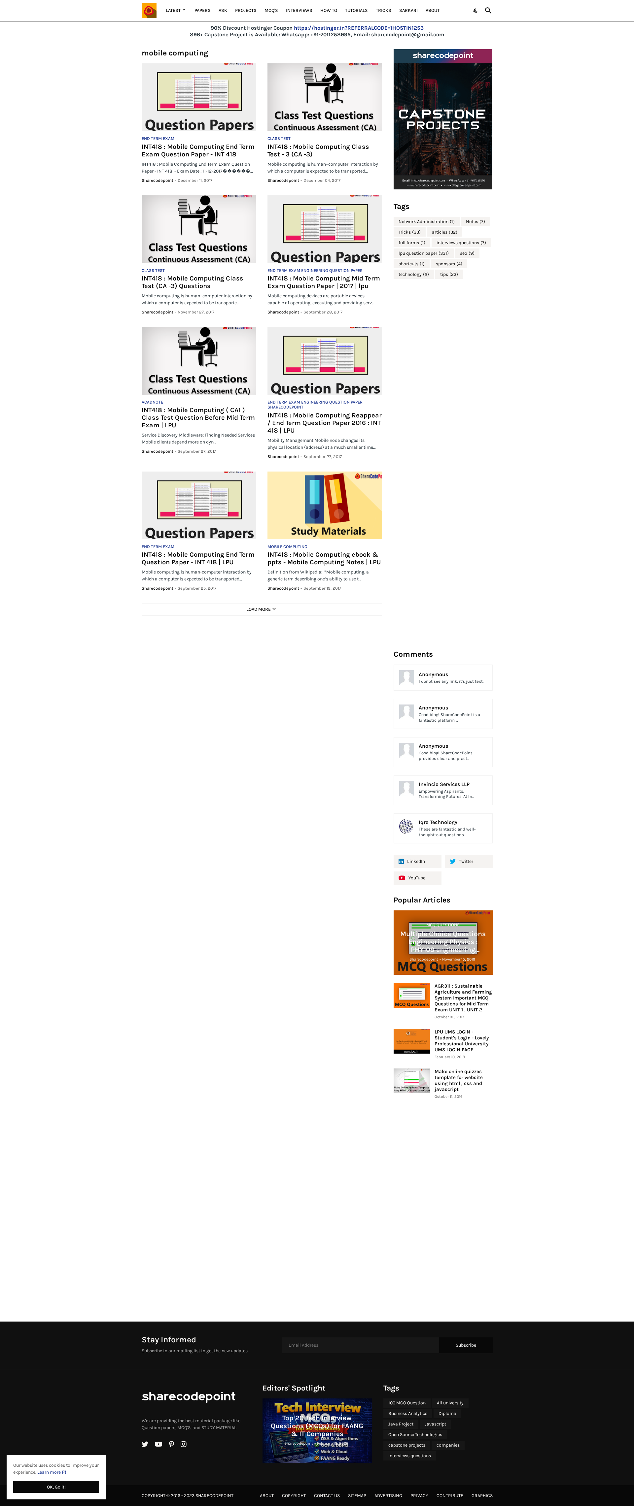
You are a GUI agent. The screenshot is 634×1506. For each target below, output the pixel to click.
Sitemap (357, 1495)
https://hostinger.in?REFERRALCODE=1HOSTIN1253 (359, 28)
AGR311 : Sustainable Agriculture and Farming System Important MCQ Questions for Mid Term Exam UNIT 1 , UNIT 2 (463, 998)
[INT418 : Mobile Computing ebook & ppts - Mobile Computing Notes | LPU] (324, 505)
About (433, 10)
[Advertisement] (443, 463)
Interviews (299, 10)
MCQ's (271, 10)
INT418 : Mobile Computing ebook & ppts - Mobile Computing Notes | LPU (324, 558)
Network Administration (427, 221)
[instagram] (184, 1444)
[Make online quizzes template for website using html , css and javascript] (412, 1080)
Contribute (450, 1495)
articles (444, 232)
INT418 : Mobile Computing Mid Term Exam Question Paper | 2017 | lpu (323, 282)
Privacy (419, 1495)
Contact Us (327, 1495)
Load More (258, 609)
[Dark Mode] (475, 10)
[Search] (487, 10)
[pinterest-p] (171, 1444)
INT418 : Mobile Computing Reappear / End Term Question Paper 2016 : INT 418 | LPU (324, 422)
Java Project (400, 1424)
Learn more (49, 1472)
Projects (246, 10)
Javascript (435, 1424)
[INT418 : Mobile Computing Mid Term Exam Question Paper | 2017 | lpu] (324, 229)
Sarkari (408, 10)
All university (450, 1403)
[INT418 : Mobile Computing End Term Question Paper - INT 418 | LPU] (199, 505)
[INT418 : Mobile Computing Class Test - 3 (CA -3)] (324, 97)
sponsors (449, 264)
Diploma (447, 1413)
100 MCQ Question (407, 1403)
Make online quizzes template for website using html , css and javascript (459, 1080)
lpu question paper (424, 253)
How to (328, 10)
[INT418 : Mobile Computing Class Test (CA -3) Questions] (199, 229)
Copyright (294, 1495)
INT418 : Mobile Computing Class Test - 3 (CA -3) (318, 150)
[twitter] (145, 1444)
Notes (475, 221)
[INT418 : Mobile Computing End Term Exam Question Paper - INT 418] (199, 97)
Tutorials (356, 10)
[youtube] (158, 1444)
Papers (202, 10)
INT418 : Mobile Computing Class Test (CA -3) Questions (192, 282)
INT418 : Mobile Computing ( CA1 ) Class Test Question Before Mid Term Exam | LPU (198, 417)
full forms (412, 243)
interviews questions (461, 243)
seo (467, 253)
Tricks (383, 10)
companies (448, 1445)
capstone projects (406, 1445)
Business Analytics (407, 1413)
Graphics (482, 1495)
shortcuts (412, 264)
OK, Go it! (56, 1487)
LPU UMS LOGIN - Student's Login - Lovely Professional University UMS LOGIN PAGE (462, 1041)
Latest (173, 10)
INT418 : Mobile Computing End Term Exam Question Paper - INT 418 (198, 150)
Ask (223, 10)
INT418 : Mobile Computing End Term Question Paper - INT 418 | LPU (198, 558)
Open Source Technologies (415, 1434)
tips (449, 274)
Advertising (388, 1495)
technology (414, 274)
